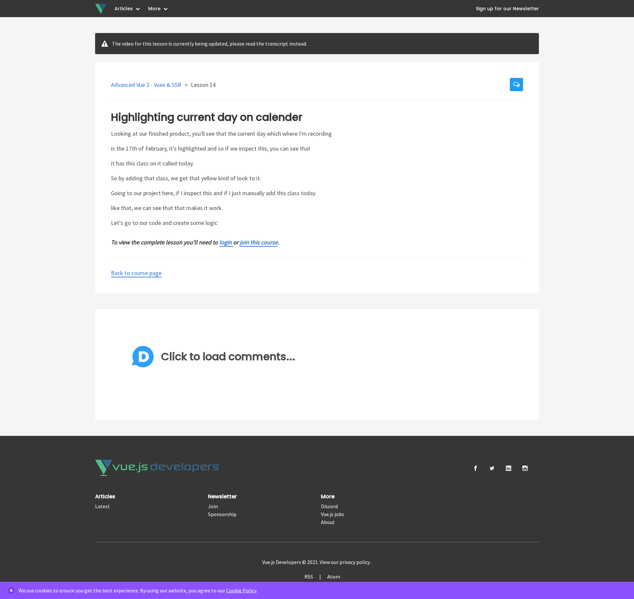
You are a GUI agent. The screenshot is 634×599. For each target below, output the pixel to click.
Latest (102, 506)
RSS (308, 576)
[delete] (11, 590)
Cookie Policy (241, 590)
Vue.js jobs (332, 514)
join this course (259, 242)
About (328, 522)
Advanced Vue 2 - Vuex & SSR (147, 84)
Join (213, 506)
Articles (124, 8)
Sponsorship (222, 514)
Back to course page (136, 273)
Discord (329, 506)
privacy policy (355, 562)
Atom (333, 576)
